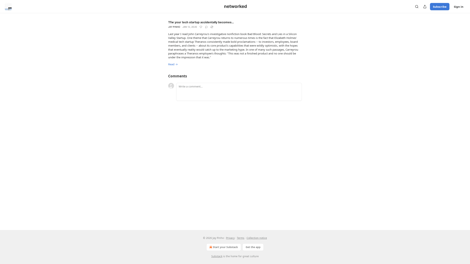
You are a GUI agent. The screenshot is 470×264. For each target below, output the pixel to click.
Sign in (458, 6)
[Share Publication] (425, 6)
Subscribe (439, 6)
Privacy (230, 238)
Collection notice (257, 238)
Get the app (253, 247)
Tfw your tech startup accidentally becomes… (201, 22)
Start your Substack (225, 247)
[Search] (416, 6)
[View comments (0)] (206, 27)
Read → (173, 64)
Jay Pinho (174, 26)
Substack (216, 256)
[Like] (200, 27)
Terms (240, 238)
